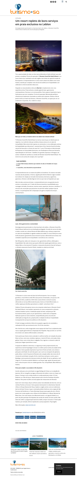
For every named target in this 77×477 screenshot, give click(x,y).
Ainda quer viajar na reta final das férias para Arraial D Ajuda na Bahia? (19, 451)
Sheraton (32, 417)
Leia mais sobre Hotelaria (20, 430)
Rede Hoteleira (41, 417)
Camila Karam (26, 412)
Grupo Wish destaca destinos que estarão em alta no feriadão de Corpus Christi (36, 164)
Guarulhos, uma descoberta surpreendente (29, 167)
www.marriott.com (31, 405)
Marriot (27, 417)
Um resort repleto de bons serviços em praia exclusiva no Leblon (36, 22)
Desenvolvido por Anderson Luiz (17, 474)
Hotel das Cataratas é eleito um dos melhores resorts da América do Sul (38, 453)
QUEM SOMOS (51, 467)
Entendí (59, 471)
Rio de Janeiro (19, 417)
